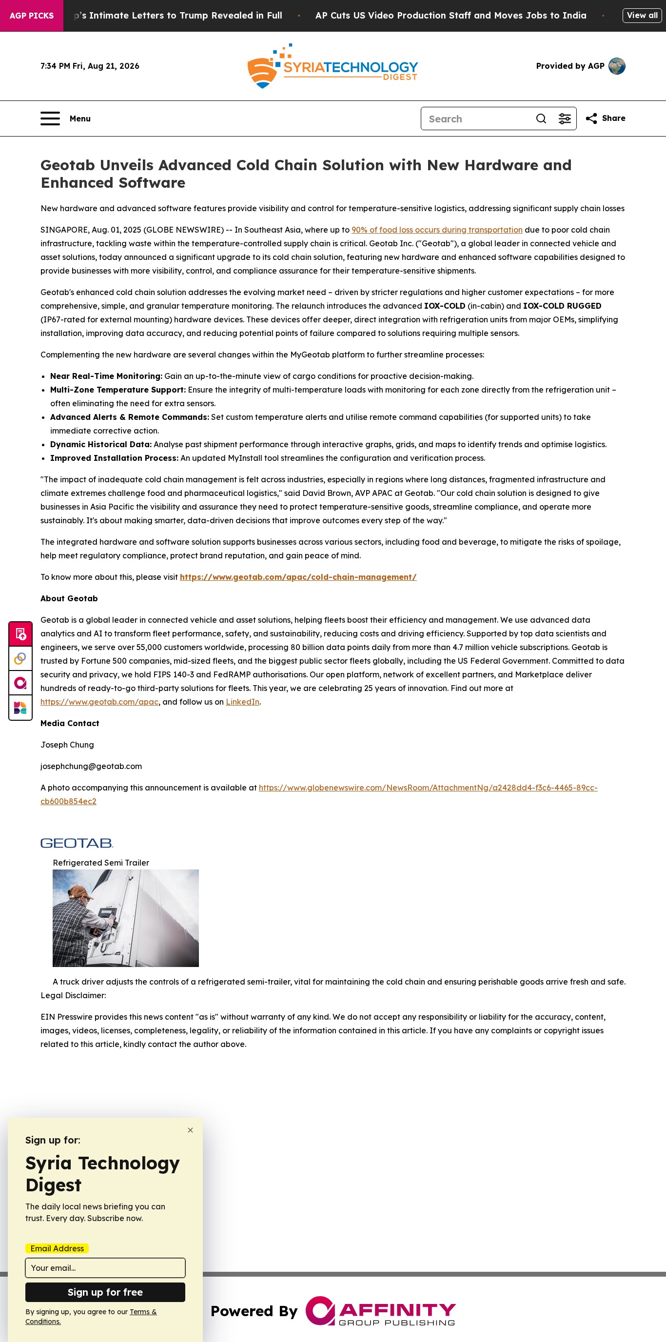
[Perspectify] (20, 659)
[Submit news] (20, 634)
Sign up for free (105, 1292)
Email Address (57, 1248)
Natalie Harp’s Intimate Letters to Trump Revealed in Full (151, 15)
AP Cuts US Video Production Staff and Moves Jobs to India (451, 15)
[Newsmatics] (20, 707)
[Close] (190, 1130)
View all (642, 15)
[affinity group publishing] (20, 683)
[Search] (541, 118)
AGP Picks (32, 15)
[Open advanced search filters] (564, 118)
